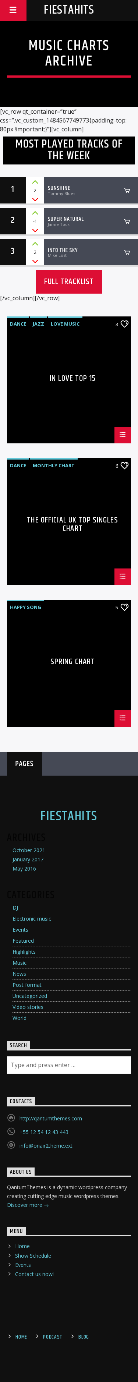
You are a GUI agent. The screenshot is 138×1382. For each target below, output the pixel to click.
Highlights (24, 951)
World (19, 1017)
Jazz (38, 323)
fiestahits (69, 10)
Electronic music (32, 918)
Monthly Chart (54, 465)
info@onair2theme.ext (46, 1145)
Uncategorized (30, 995)
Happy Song (25, 607)
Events (20, 929)
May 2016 (24, 868)
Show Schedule (33, 1255)
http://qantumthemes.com (51, 1118)
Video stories (28, 1006)
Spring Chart (72, 663)
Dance (18, 323)
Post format (27, 984)
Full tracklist (69, 281)
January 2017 (28, 859)
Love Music (65, 323)
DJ (15, 907)
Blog (83, 1337)
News (19, 973)
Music (19, 962)
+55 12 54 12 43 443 (44, 1131)
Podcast (53, 1337)
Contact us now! (34, 1274)
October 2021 (29, 850)
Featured (23, 940)
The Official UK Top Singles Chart (72, 524)
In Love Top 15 (73, 379)
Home (22, 1246)
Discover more (25, 1204)
